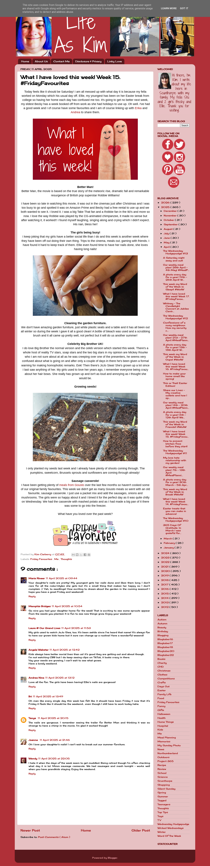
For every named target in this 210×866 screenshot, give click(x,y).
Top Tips (163, 812)
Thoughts (66, 559)
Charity (162, 663)
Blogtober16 (165, 639)
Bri (30, 696)
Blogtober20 (166, 651)
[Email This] (73, 554)
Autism (162, 619)
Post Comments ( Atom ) (54, 837)
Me (56, 559)
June (167, 238)
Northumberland (168, 753)
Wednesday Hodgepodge (173, 824)
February (170, 543)
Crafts (162, 682)
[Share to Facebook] (85, 554)
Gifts (161, 710)
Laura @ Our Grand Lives (44, 628)
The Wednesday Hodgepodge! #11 (175, 452)
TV (159, 820)
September (171, 224)
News (161, 749)
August (168, 229)
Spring (162, 792)
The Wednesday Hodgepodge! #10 (175, 519)
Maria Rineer (37, 578)
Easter (162, 690)
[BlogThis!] (77, 554)
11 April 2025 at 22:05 (54, 758)
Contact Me (61, 61)
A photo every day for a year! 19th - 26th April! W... (175, 277)
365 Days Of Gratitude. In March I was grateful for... (172, 529)
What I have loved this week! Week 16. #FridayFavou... (176, 366)
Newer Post (30, 830)
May (167, 242)
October (169, 220)
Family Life (164, 694)
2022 (165, 562)
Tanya (33, 718)
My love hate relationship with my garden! (174, 460)
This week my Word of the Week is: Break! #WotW (175, 492)
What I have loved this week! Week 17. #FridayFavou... (176, 296)
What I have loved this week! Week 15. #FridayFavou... (176, 434)
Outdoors (163, 757)
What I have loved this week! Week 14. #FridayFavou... (176, 502)
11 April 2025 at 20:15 (53, 718)
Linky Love (114, 61)
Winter (162, 832)
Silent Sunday (166, 788)
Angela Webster (39, 649)
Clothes (162, 674)
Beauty (162, 627)
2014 (165, 598)
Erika (138, 108)
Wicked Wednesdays (171, 828)
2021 (165, 566)
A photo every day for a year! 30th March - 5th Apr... (175, 482)
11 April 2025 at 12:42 (65, 649)
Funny (161, 706)
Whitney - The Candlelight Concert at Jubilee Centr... (176, 307)
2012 (165, 607)
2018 (165, 580)
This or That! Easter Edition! (175, 384)
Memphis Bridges (40, 606)
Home (25, 61)
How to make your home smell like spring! (174, 376)
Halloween (164, 714)
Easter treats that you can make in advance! (174, 511)
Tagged (162, 800)
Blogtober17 (165, 643)
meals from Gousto (71, 485)
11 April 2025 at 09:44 (61, 578)
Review (162, 769)
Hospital (163, 726)
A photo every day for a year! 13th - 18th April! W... (175, 347)
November (170, 215)
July (167, 233)
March (168, 538)
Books (161, 659)
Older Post (141, 830)
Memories (164, 741)
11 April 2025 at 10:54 (67, 606)
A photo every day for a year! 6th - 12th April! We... (174, 415)
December (171, 211)
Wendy (33, 758)
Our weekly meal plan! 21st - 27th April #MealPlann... (176, 338)
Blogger (112, 857)
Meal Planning (167, 737)
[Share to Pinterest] (89, 554)
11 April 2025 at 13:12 (59, 677)
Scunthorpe (165, 781)
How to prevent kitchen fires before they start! (175, 444)
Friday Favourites (41, 559)
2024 (165, 553)
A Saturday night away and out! (173, 259)
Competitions (166, 678)
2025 (165, 207)
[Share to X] (81, 554)
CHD (161, 666)
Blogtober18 (165, 647)
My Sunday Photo (169, 745)
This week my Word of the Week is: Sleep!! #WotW (175, 287)
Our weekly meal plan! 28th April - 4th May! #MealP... (176, 267)
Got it (184, 8)
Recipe (162, 765)
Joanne (34, 740)
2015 (165, 593)
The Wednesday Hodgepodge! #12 (175, 317)
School (162, 773)
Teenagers (164, 804)
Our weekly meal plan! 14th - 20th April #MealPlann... (176, 405)
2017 (165, 584)
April (167, 247)
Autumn (162, 623)
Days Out (163, 686)
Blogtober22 (166, 655)
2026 (165, 202)
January (169, 547)
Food (161, 698)
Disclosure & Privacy (88, 61)
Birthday (163, 631)
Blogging (163, 635)
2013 (165, 602)
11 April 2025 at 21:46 (55, 740)
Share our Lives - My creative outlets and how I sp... (175, 394)
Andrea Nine (36, 677)
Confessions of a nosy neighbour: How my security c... (174, 326)
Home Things (166, 722)
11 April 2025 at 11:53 (76, 628)
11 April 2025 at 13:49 (48, 696)
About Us (41, 61)
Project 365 (166, 761)
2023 (165, 557)
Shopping (164, 785)
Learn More (169, 8)
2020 (166, 571)
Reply (32, 596)
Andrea (75, 112)
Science (163, 777)
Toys (160, 816)
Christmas (164, 670)
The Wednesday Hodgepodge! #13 (175, 252)
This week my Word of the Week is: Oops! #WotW (175, 357)
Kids (160, 729)
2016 (165, 589)
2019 (165, 575)
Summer (163, 796)
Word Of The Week (169, 836)
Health (162, 718)
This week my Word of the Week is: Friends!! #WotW (175, 424)
